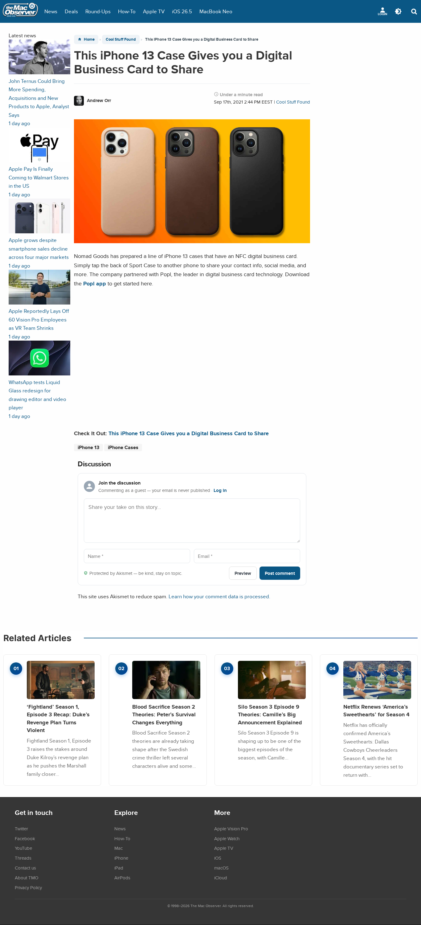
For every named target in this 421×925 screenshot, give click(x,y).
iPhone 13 (88, 447)
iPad (118, 867)
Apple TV (154, 11)
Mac (118, 848)
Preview (243, 573)
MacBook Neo (215, 11)
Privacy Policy (28, 887)
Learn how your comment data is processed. (219, 596)
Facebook (25, 838)
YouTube (23, 848)
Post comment (280, 573)
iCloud (220, 877)
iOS (217, 857)
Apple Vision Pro (231, 828)
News (50, 11)
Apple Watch (226, 838)
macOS (221, 867)
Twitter (21, 828)
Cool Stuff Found (121, 39)
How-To (127, 11)
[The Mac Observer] (20, 11)
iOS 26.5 (182, 11)
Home (89, 39)
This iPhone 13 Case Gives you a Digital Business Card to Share (188, 433)
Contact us (25, 867)
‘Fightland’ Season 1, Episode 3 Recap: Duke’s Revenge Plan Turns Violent (58, 718)
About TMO (26, 877)
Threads (23, 857)
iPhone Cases (123, 447)
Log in (220, 490)
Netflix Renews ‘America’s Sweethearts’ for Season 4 (376, 710)
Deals (71, 11)
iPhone (121, 857)
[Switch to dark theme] (398, 11)
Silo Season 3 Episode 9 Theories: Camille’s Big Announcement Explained (270, 714)
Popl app (94, 283)
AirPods (122, 877)
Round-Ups (98, 11)
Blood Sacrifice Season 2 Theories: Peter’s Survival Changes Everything (164, 714)
